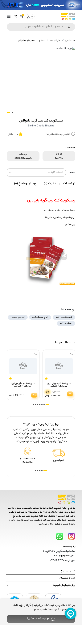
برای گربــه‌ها (55, 40)
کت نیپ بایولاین (18, 317)
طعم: (72, 172)
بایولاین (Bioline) (23, 158)
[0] (21, 16)
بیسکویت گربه (66, 323)
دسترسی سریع (68, 571)
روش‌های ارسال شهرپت (64, 585)
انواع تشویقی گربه (40, 317)
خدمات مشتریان (67, 578)
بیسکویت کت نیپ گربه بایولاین (31, 40)
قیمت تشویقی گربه (64, 317)
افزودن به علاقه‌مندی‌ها (58, 134)
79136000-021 (62, 556)
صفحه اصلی (70, 40)
